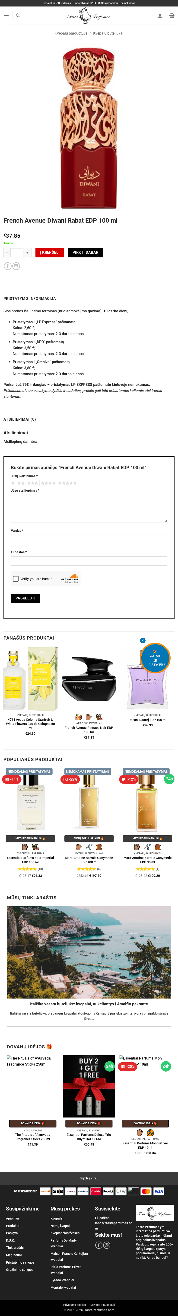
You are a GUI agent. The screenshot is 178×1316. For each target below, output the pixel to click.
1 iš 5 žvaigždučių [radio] (12, 483)
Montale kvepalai (63, 1287)
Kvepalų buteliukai (108, 33)
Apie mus (13, 1218)
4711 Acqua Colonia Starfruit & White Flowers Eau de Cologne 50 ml (30, 724)
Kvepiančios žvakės (65, 1233)
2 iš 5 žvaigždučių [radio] (20, 483)
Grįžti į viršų (89, 1178)
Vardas (17, 531)
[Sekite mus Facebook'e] (98, 1245)
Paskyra (12, 1233)
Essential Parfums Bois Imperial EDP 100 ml (30, 860)
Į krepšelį (50, 252)
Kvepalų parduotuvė (71, 33)
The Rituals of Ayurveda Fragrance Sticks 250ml (32, 1137)
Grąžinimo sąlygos (19, 1269)
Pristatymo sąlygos (20, 1262)
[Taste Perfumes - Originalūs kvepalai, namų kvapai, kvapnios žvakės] (89, 15)
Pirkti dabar (86, 252)
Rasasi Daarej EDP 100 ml (147, 720)
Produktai (13, 1226)
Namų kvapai (60, 1226)
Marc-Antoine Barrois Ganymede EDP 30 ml (148, 860)
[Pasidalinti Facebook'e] (8, 266)
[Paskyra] (160, 15)
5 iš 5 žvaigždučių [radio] (67, 483)
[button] (6, 15)
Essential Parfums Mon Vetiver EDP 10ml (145, 1145)
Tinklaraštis (15, 1247)
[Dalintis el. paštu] (16, 266)
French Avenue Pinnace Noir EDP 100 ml (89, 730)
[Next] (174, 697)
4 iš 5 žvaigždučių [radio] (47, 483)
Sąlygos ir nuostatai (102, 1304)
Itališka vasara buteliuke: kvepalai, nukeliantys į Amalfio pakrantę (89, 1004)
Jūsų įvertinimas (24, 476)
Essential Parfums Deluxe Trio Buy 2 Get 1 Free (89, 1137)
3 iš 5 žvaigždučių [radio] (32, 483)
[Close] (143, 641)
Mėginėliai (14, 1255)
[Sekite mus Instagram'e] (106, 1245)
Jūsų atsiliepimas (25, 491)
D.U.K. (10, 1240)
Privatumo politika (74, 1304)
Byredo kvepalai (62, 1280)
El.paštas (19, 552)
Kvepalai (57, 1218)
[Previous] (3, 697)
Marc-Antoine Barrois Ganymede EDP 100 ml (89, 860)
